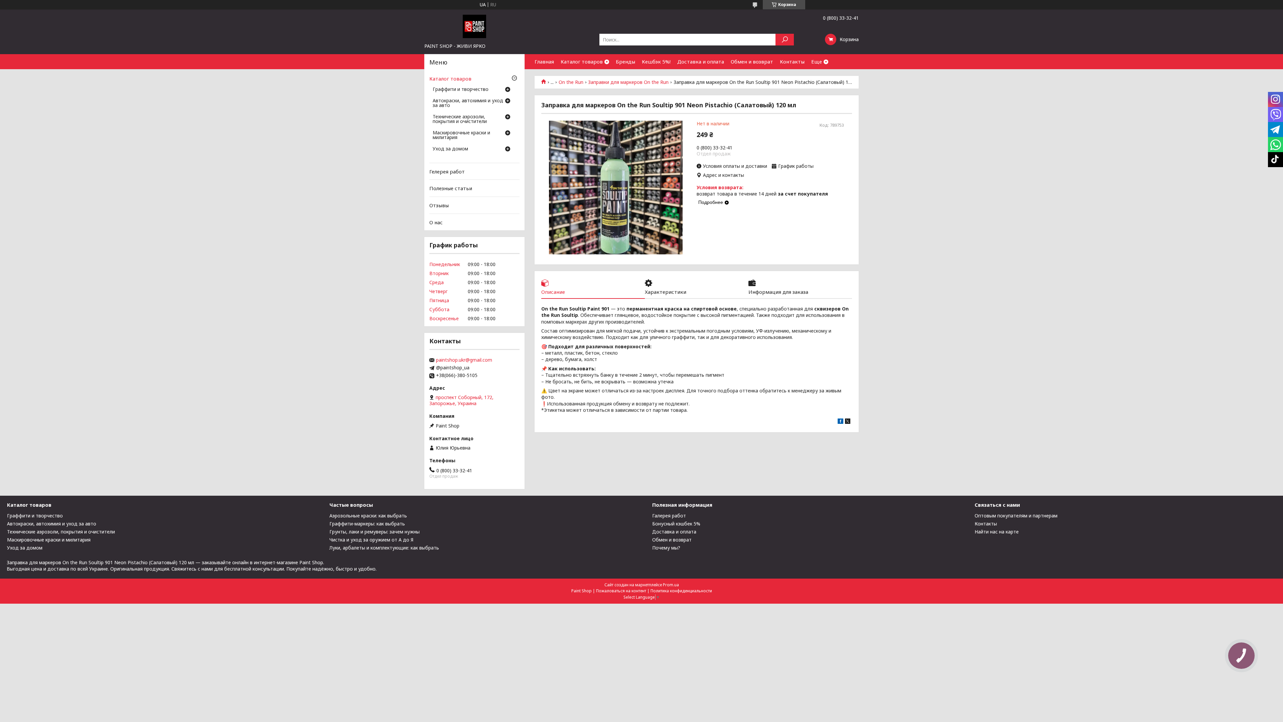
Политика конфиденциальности (681, 591)
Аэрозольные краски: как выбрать (368, 515)
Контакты (792, 61)
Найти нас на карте (997, 531)
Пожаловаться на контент (621, 591)
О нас (436, 222)
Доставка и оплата (700, 61)
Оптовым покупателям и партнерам (1016, 515)
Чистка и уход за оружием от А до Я (371, 539)
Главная (544, 61)
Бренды (625, 61)
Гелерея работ (447, 171)
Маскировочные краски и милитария (461, 135)
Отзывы (439, 205)
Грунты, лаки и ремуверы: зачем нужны (374, 531)
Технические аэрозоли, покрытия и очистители (460, 119)
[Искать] (784, 39)
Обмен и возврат (752, 61)
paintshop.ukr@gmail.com (464, 360)
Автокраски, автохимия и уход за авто (468, 103)
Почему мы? (666, 548)
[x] (847, 422)
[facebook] (840, 422)
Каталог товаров (582, 61)
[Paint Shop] (474, 26)
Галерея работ (669, 515)
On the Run (571, 82)
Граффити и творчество (460, 89)
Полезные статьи (450, 188)
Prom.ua (671, 585)
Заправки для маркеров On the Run (628, 82)
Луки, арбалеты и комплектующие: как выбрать (384, 548)
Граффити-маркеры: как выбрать (367, 523)
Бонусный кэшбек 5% (676, 523)
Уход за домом (450, 149)
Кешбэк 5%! (656, 61)
